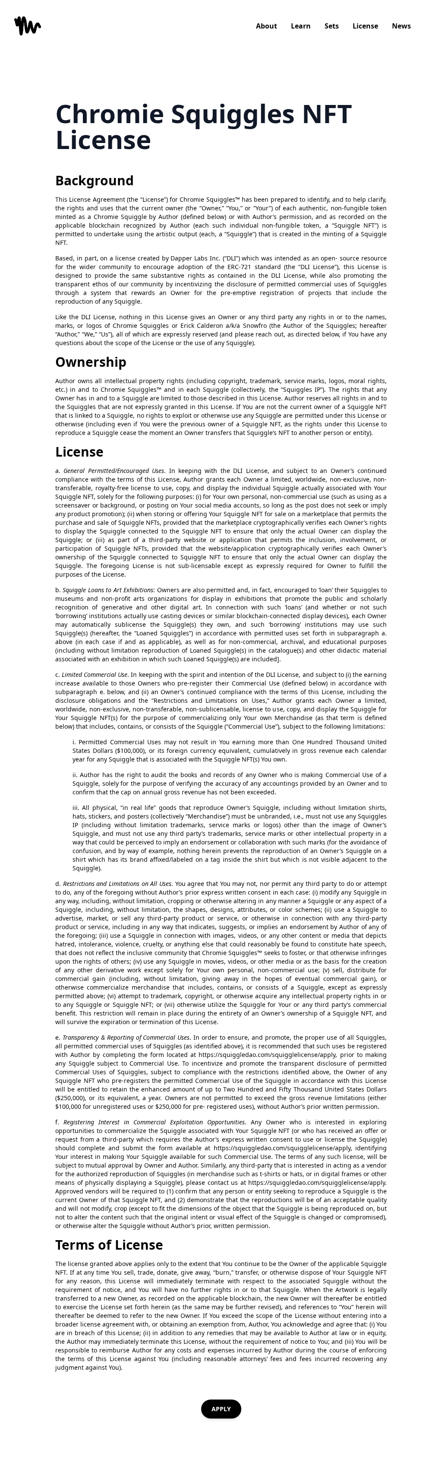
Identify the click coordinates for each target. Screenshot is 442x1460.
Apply (221, 1409)
